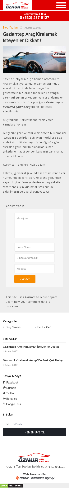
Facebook (12, 382)
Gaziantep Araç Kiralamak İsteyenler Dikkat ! (32, 346)
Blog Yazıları (10, 27)
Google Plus (13, 404)
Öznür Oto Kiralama (53, 467)
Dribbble (11, 388)
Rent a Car (44, 327)
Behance (11, 398)
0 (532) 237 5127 (34, 16)
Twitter (9, 393)
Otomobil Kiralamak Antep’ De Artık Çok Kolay (33, 360)
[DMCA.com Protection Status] (11, 485)
